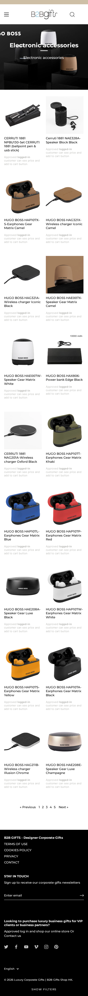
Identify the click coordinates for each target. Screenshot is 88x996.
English (9, 968)
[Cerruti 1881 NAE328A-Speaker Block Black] (64, 115)
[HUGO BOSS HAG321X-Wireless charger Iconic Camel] (64, 197)
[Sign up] (82, 895)
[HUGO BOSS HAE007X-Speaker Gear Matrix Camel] (64, 274)
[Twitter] (6, 946)
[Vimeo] (36, 946)
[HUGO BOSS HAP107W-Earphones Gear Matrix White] (64, 586)
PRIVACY (11, 856)
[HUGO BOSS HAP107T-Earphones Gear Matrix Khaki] (64, 430)
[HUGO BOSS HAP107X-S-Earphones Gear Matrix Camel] (23, 197)
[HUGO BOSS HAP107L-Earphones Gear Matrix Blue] (23, 508)
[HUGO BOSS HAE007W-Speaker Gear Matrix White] (23, 352)
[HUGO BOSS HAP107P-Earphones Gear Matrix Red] (64, 508)
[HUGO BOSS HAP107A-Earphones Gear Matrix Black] (64, 664)
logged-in (23, 157)
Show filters (44, 989)
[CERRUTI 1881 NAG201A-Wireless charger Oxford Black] (23, 430)
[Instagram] (46, 946)
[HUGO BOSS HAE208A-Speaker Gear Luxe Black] (23, 586)
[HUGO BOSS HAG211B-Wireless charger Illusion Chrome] (23, 741)
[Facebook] (16, 946)
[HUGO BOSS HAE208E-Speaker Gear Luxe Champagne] (64, 741)
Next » (63, 807)
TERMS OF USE (16, 844)
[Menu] (6, 14)
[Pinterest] (56, 946)
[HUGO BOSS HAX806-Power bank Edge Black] (64, 352)
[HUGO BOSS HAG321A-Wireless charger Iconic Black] (23, 274)
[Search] (72, 15)
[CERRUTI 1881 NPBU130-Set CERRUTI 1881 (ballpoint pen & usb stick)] (23, 115)
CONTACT (11, 862)
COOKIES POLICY (18, 850)
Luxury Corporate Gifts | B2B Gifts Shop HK (43, 979)
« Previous (28, 807)
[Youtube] (26, 946)
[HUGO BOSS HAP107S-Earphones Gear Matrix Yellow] (23, 664)
